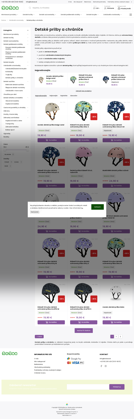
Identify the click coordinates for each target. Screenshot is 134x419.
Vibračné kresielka (12, 101)
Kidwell (8, 162)
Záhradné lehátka (12, 127)
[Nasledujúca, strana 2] (116, 336)
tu (82, 208)
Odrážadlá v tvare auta (14, 91)
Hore (40, 337)
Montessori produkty (11, 34)
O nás (70, 2)
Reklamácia (87, 2)
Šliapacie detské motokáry (15, 88)
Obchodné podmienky (99, 2)
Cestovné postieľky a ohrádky (15, 108)
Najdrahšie (63, 96)
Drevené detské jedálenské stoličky (15, 48)
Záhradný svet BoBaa (11, 118)
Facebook (101, 366)
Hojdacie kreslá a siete (13, 121)
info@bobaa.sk (105, 359)
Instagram (105, 366)
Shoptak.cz (74, 412)
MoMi (8, 166)
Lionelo (18, 162)
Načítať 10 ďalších (83, 331)
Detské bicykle (9, 62)
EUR (97, 8)
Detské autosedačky (11, 41)
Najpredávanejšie (41, 96)
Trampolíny (9, 124)
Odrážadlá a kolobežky (12, 65)
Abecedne (73, 96)
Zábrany (7, 111)
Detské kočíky (9, 38)
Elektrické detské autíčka (14, 85)
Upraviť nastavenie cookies (67, 409)
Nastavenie (34, 212)
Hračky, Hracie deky (11, 114)
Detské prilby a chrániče (14, 78)
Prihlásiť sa (117, 387)
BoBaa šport (10, 130)
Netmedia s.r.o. (67, 415)
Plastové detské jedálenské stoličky (15, 53)
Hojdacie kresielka (12, 104)
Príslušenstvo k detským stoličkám (14, 57)
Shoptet (63, 412)
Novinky (6, 137)
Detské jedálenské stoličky (13, 44)
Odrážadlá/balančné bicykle (15, 69)
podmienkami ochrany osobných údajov (44, 388)
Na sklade (9, 154)
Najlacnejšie (53, 96)
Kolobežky (9, 72)
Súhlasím (97, 207)
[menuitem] (10, 14)
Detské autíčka (9, 81)
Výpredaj (7, 134)
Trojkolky (8, 75)
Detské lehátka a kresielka (13, 98)
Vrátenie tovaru (40, 373)
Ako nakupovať (78, 2)
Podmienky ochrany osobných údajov (118, 2)
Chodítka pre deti (10, 94)
